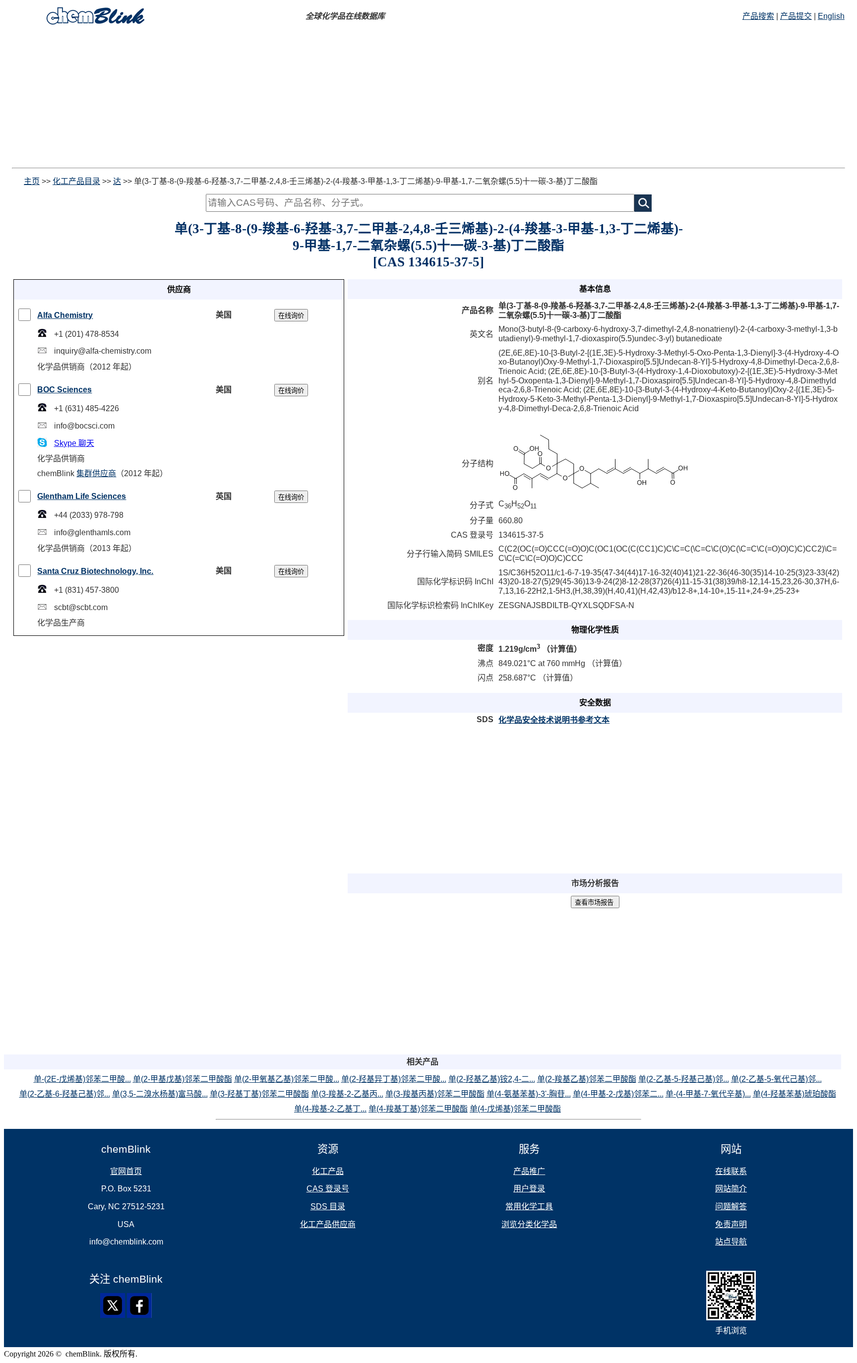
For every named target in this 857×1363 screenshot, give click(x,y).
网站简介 (731, 1188)
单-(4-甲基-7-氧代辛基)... (708, 1094)
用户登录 (529, 1188)
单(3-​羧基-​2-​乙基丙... (347, 1094)
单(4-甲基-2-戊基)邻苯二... (618, 1094)
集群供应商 (96, 473)
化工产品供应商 (328, 1224)
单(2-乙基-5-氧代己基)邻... (776, 1079)
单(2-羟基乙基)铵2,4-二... (491, 1079)
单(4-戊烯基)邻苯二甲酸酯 (515, 1109)
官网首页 (126, 1171)
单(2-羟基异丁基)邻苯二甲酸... (393, 1079)
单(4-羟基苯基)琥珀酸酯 (794, 1094)
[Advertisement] (301, 98)
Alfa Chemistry (65, 315)
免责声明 (731, 1224)
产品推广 (529, 1171)
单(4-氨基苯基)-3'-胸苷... (529, 1094)
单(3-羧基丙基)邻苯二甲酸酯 (435, 1094)
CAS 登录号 (327, 1188)
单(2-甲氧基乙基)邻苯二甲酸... (286, 1079)
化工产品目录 (76, 181)
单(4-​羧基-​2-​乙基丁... (330, 1109)
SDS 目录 (327, 1206)
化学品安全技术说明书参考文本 (554, 720)
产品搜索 (758, 16)
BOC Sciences (64, 389)
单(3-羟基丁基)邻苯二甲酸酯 (259, 1094)
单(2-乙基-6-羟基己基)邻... (64, 1094)
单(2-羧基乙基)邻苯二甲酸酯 (586, 1079)
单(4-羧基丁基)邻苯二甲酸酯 (418, 1109)
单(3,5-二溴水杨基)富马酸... (160, 1094)
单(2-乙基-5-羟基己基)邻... (683, 1079)
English (831, 16)
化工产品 (328, 1171)
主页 (32, 181)
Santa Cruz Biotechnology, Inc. (95, 571)
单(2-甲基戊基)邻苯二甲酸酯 (182, 1079)
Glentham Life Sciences (81, 496)
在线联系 (731, 1171)
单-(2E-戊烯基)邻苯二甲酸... (82, 1079)
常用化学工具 (529, 1206)
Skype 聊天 (74, 443)
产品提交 (796, 16)
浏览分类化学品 (529, 1224)
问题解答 (731, 1206)
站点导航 (731, 1242)
